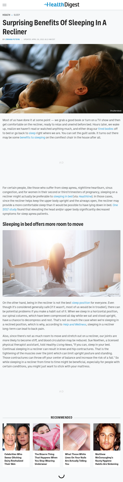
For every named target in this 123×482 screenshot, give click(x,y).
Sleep (17, 15)
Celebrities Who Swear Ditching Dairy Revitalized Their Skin (13, 458)
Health (6, 15)
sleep (32, 133)
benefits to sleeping (32, 137)
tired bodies (105, 128)
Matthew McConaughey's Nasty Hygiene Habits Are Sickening (106, 458)
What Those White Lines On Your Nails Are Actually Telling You (75, 458)
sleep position (81, 302)
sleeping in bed (63, 196)
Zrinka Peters (12, 39)
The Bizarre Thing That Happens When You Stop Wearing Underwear (46, 458)
